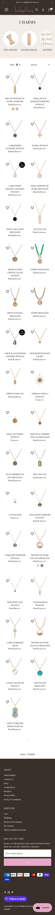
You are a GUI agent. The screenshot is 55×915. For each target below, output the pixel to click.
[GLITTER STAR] (15, 500)
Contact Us (8, 779)
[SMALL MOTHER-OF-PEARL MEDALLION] (40, 171)
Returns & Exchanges (13, 821)
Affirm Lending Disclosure (15, 829)
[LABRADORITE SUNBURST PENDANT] (15, 131)
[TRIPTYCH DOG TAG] (15, 379)
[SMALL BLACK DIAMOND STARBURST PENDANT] (40, 84)
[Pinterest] (12, 892)
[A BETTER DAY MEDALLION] (40, 669)
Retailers (7, 791)
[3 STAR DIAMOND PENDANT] (40, 588)
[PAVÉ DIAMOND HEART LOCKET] (40, 339)
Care (6, 813)
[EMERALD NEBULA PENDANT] (40, 379)
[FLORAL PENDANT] (40, 131)
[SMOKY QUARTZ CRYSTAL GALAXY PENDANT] (15, 255)
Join (27, 862)
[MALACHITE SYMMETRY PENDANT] (40, 500)
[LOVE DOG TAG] (40, 215)
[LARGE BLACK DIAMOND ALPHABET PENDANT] (15, 339)
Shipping (7, 817)
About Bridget (10, 775)
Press (6, 783)
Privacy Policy (9, 795)
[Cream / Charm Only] (38, 565)
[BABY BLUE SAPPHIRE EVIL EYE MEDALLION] (40, 420)
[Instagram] (8, 892)
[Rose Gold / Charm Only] (17, 108)
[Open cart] (49, 9)
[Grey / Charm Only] (41, 565)
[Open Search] (36, 9)
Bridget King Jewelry (28, 906)
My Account (9, 825)
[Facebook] (5, 892)
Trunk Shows (9, 787)
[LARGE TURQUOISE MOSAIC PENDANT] (15, 709)
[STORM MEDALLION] (40, 299)
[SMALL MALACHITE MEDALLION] (15, 215)
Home (23, 754)
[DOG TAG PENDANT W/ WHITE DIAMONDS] (15, 84)
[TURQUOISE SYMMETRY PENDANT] (15, 541)
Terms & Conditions (12, 799)
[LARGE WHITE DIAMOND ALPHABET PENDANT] (15, 171)
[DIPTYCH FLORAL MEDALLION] (15, 299)
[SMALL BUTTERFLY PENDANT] (15, 420)
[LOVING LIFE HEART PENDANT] (15, 669)
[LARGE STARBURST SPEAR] (15, 628)
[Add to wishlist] (7, 77)
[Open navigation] (6, 9)
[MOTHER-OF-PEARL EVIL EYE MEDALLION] (40, 541)
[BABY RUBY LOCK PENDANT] (15, 588)
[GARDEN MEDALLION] (40, 255)
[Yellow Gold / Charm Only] (13, 108)
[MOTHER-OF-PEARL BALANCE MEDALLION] (40, 628)
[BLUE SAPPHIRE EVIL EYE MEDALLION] (15, 460)
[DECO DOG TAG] (40, 460)
